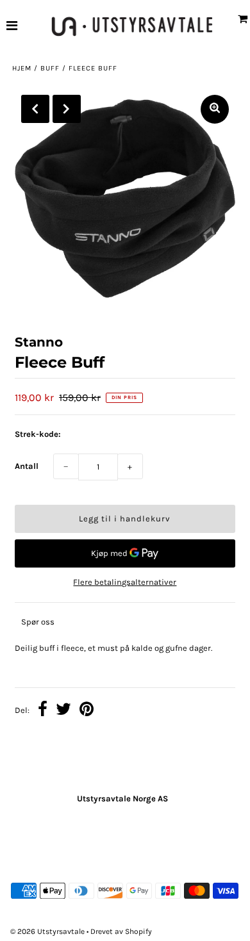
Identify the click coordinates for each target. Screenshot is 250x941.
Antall (26, 466)
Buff (50, 68)
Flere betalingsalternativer (124, 582)
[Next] (67, 109)
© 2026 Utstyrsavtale (48, 931)
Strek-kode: (38, 434)
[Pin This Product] (86, 711)
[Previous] (35, 109)
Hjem (21, 68)
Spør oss (37, 621)
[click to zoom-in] (215, 109)
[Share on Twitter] (63, 711)
